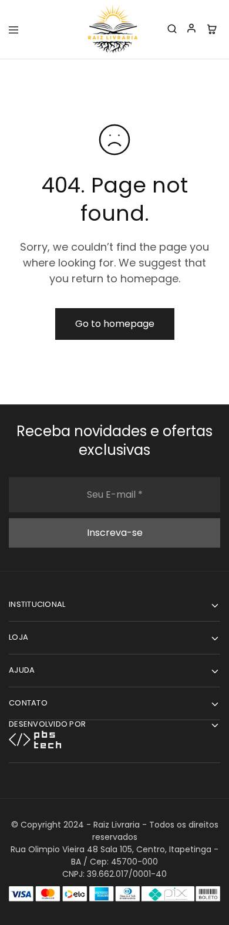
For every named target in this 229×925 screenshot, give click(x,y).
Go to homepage (114, 323)
